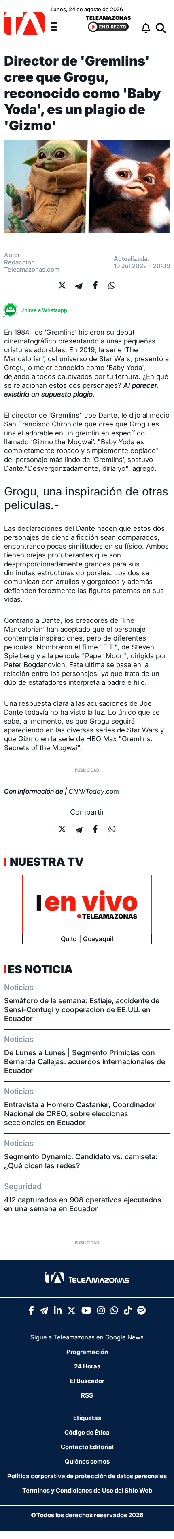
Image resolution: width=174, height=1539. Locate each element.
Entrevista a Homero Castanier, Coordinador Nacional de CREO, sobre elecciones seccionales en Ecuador (80, 1113)
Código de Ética (87, 1432)
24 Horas (87, 1366)
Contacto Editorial (87, 1447)
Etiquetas (87, 1418)
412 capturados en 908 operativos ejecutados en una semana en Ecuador (82, 1204)
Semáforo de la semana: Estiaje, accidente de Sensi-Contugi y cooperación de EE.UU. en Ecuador (81, 1009)
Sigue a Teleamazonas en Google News (87, 1337)
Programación (87, 1352)
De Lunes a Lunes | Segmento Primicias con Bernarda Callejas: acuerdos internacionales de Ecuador (84, 1061)
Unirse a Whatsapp (43, 310)
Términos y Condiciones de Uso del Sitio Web (87, 1490)
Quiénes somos (87, 1461)
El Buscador (87, 1381)
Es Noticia (40, 969)
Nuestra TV (46, 862)
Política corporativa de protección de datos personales (87, 1476)
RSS (87, 1395)
